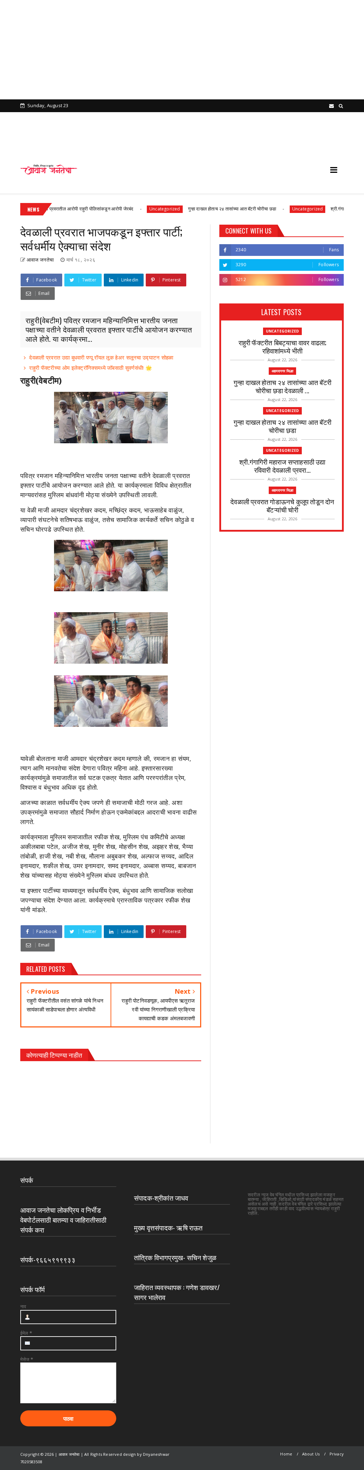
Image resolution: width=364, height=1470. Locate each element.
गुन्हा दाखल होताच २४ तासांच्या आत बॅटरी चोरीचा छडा (203, 208)
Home (286, 1454)
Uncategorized (136, 209)
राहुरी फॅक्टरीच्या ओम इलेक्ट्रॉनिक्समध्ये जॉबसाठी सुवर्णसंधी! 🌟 (90, 367)
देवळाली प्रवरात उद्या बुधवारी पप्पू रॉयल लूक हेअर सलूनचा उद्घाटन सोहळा (101, 357)
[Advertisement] (179, 49)
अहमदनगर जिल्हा (282, 370)
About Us (311, 1454)
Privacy (337, 1454)
